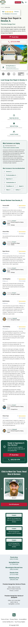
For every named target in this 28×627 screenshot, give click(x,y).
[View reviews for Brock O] (4, 223)
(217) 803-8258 (14, 564)
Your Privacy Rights (20, 622)
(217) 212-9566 (15, 42)
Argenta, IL (6, 253)
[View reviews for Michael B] (4, 431)
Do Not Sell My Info (8, 622)
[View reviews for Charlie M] (4, 319)
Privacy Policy (13, 619)
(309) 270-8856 (14, 559)
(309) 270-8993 (14, 569)
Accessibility (22, 619)
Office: (14, 587)
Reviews (2, 7)
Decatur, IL (6, 207)
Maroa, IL (6, 303)
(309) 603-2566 (14, 579)
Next (26, 488)
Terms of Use (4, 619)
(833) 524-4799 (15, 459)
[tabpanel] (14, 488)
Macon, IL (6, 281)
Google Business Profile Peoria (14, 614)
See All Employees (14, 504)
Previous (1, 488)
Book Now (15, 37)
